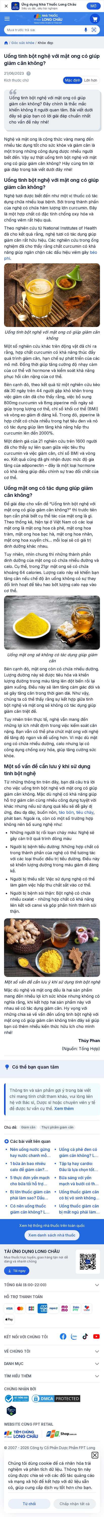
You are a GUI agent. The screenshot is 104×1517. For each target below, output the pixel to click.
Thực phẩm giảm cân (57, 1127)
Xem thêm (64, 1108)
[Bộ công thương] (16, 1399)
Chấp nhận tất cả (75, 1504)
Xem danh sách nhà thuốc (52, 1235)
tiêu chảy (84, 812)
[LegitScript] (29, 1411)
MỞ (93, 6)
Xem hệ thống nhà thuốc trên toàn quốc (52, 1225)
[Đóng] (5, 6)
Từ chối (29, 1504)
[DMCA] (56, 1399)
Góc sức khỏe (22, 43)
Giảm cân (28, 1127)
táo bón (66, 812)
